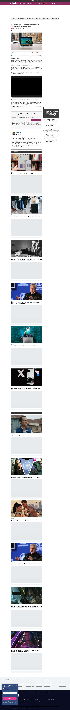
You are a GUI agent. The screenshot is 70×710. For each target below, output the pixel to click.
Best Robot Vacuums (62, 686)
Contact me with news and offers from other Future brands (10, 695)
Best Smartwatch (39, 686)
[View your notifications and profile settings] (54, 3)
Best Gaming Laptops (29, 682)
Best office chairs (21, 18)
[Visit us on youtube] (45, 3)
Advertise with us (38, 701)
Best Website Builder (18, 686)
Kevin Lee (17, 28)
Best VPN (16, 679)
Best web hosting (46, 18)
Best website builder (56, 18)
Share (14, 52)
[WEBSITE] (20, 134)
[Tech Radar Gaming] (41, 0)
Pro (11, 21)
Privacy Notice (14, 123)
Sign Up (9, 698)
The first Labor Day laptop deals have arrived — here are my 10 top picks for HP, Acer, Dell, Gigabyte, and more (52, 133)
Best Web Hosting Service (19, 684)
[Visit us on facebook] (41, 3)
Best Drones (61, 684)
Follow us (34, 52)
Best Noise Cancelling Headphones (50, 682)
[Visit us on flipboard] (46, 3)
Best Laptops (28, 679)
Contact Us (37, 699)
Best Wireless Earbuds (48, 684)
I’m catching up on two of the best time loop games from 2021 (52, 129)
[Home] (29, 0)
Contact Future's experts (27, 699)
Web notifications (50, 701)
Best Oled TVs (38, 684)
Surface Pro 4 (14, 104)
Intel (28, 61)
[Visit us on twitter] (43, 3)
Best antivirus (38, 18)
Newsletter (40, 52)
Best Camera (61, 679)
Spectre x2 (17, 57)
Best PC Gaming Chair (30, 686)
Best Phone (38, 679)
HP (12, 55)
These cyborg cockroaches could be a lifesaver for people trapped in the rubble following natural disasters (51, 139)
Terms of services (24, 122)
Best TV (37, 682)
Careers (24, 704)
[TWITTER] (17, 134)
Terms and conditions (50, 699)
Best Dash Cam (61, 682)
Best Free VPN (17, 682)
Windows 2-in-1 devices (29, 110)
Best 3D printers (30, 18)
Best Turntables (47, 679)
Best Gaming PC (29, 684)
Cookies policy (25, 701)
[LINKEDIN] (19, 134)
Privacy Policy (13, 702)
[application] (26, 86)
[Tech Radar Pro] (35, 0)
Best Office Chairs (47, 686)
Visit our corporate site (49, 692)
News (13, 28)
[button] (58, 3)
